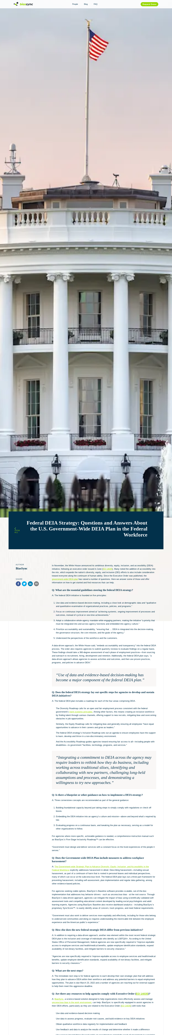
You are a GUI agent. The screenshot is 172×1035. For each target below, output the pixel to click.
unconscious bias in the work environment (71, 1002)
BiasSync (59, 999)
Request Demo (149, 4)
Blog (86, 4)
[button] (18, 583)
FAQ (95, 4)
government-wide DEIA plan (65, 579)
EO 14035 (107, 569)
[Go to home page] (23, 5)
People (75, 4)
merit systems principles (80, 712)
